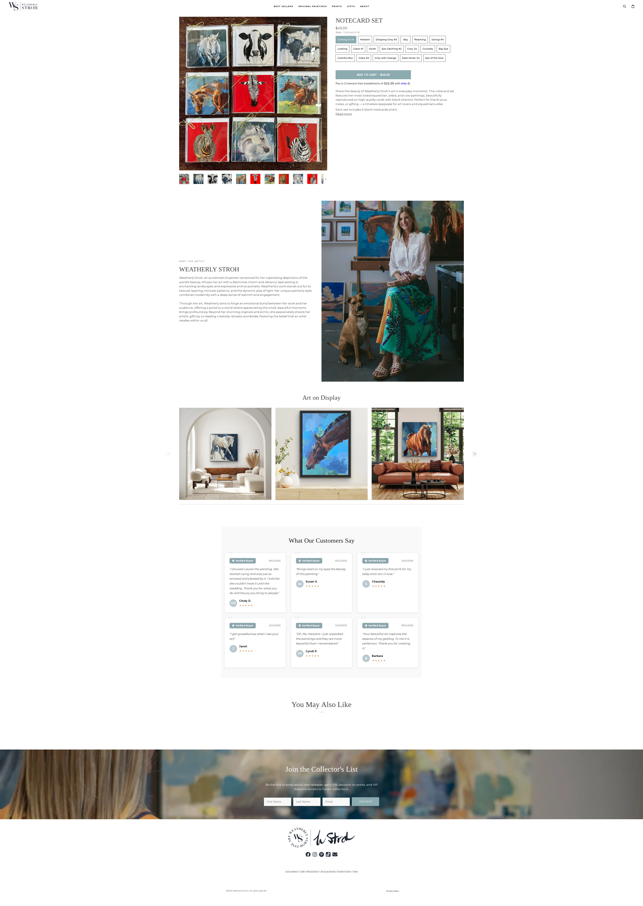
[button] (312, 6)
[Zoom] (185, 164)
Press (355, 871)
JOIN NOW (365, 801)
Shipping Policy (344, 871)
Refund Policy (312, 871)
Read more (344, 114)
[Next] (475, 454)
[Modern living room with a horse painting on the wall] (225, 454)
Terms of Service (328, 871)
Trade (302, 871)
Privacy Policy (392, 891)
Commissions (291, 871)
